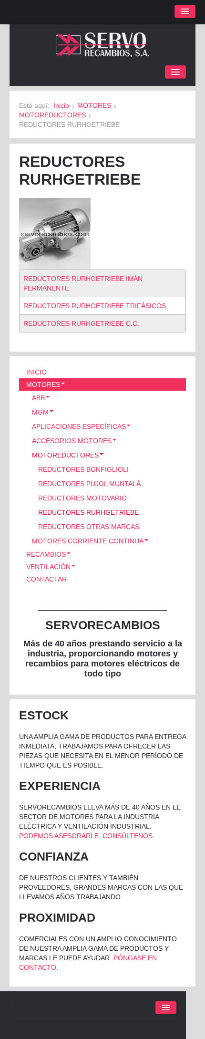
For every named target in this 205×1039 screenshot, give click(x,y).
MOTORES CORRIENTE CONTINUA (88, 541)
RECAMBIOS (46, 554)
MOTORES (94, 105)
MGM (40, 412)
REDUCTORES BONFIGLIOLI (83, 469)
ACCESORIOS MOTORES (72, 441)
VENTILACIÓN (48, 567)
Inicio (61, 105)
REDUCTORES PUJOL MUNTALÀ (89, 484)
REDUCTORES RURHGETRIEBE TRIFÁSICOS (94, 306)
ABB (38, 398)
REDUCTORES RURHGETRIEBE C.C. (81, 323)
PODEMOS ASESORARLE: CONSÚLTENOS (86, 836)
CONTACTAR (46, 579)
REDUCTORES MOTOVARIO (82, 498)
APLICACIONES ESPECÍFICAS (79, 426)
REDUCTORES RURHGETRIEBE (88, 512)
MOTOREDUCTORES (52, 115)
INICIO (36, 372)
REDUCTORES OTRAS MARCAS (88, 526)
